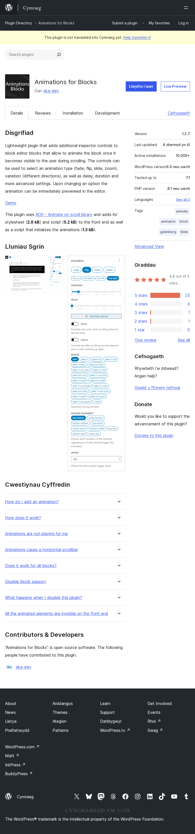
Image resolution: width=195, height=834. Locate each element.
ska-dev (51, 90)
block (184, 221)
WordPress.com (22, 746)
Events (154, 712)
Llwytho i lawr (141, 86)
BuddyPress (19, 773)
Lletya (11, 721)
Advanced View (149, 246)
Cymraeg (25, 796)
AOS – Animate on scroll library (64, 214)
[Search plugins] (59, 54)
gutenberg (168, 232)
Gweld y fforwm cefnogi (157, 387)
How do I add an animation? (32, 501)
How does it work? (23, 517)
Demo (10, 202)
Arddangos (63, 703)
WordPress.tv (115, 730)
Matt (12, 755)
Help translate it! (137, 37)
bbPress (15, 764)
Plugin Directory (18, 23)
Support (107, 712)
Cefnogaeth (179, 113)
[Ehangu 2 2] (118, 262)
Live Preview (175, 86)
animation (168, 221)
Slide (184, 232)
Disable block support (25, 581)
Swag (155, 730)
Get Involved (160, 703)
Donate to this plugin (154, 435)
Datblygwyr (111, 721)
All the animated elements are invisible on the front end (56, 613)
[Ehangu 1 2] (56, 262)
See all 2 (183, 199)
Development (107, 113)
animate (182, 211)
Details (16, 113)
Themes (60, 712)
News (10, 712)
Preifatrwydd (17, 730)
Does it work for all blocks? (31, 565)
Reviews (43, 113)
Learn (105, 703)
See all (184, 339)
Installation (73, 113)
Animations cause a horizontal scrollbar (41, 549)
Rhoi (154, 721)
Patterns (61, 730)
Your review (145, 339)
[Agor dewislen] (187, 7)
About (10, 703)
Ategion (60, 721)
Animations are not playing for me (36, 533)
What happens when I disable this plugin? (43, 597)
